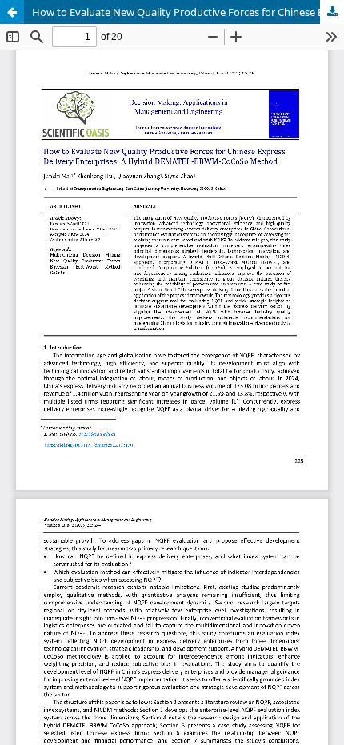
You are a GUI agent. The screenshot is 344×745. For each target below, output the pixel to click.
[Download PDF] (332, 12)
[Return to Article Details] (12, 12)
